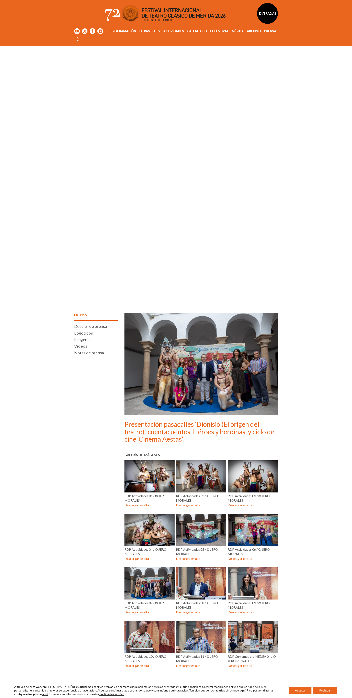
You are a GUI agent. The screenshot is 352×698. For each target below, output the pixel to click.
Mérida (238, 31)
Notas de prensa (89, 352)
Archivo (254, 31)
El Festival (219, 31)
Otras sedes (149, 31)
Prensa (270, 31)
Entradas (267, 13)
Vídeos (80, 346)
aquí (45, 694)
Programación (123, 31)
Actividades (173, 31)
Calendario (197, 31)
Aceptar (300, 690)
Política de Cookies (111, 694)
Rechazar (325, 690)
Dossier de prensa (90, 326)
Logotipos (83, 332)
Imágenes (82, 339)
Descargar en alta (136, 505)
